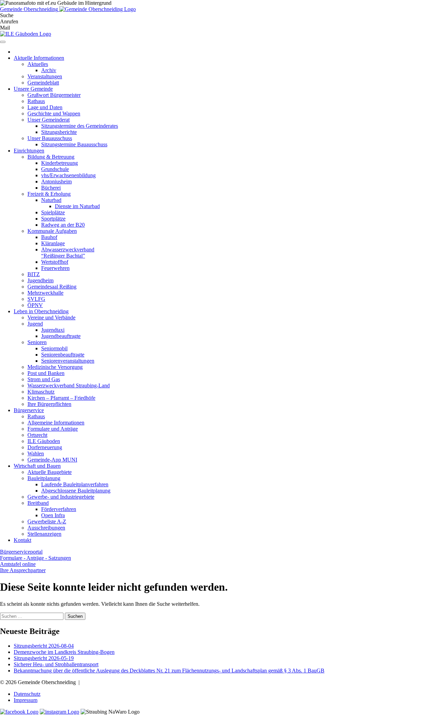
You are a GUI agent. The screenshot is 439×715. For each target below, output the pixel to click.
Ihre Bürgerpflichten (49, 404)
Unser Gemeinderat (48, 120)
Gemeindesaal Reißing (51, 287)
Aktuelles (37, 64)
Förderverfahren (58, 509)
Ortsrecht (37, 435)
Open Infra (53, 515)
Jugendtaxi (52, 330)
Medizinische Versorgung (55, 367)
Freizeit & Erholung (49, 194)
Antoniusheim (56, 181)
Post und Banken (45, 373)
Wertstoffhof (54, 262)
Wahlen (35, 453)
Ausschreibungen (46, 528)
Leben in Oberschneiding (41, 311)
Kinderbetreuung (59, 163)
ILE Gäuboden (43, 441)
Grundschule (55, 169)
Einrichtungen (29, 151)
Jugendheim (40, 280)
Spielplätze (53, 212)
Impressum (25, 700)
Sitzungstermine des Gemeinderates (79, 126)
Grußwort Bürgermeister (54, 95)
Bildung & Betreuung (50, 157)
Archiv (48, 70)
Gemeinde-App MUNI (52, 460)
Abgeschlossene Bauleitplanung (75, 490)
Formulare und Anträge (52, 429)
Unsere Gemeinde (33, 89)
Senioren (37, 342)
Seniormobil (54, 348)
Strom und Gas (43, 379)
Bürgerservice (29, 410)
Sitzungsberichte (59, 132)
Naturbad (51, 200)
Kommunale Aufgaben (52, 231)
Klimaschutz (41, 392)
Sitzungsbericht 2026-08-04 (44, 646)
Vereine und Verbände (51, 317)
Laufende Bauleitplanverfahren (74, 484)
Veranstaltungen (44, 76)
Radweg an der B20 (63, 225)
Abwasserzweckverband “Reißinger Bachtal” (67, 253)
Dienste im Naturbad (77, 206)
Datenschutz (27, 694)
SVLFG (36, 299)
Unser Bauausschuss (49, 138)
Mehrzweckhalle (45, 293)
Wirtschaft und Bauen (37, 466)
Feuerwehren (55, 268)
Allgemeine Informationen (55, 422)
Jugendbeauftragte (61, 336)
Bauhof (49, 237)
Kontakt (22, 540)
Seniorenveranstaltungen (67, 361)
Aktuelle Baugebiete (49, 472)
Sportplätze (53, 219)
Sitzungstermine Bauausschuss (74, 144)
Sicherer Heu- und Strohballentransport (56, 664)
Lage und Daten (44, 107)
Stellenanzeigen (44, 534)
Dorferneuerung (44, 447)
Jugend (35, 324)
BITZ (33, 274)
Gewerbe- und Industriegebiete (60, 497)
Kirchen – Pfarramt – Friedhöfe (61, 398)
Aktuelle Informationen (39, 58)
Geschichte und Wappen (53, 113)
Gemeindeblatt (43, 83)
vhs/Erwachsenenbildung (68, 175)
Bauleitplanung (43, 478)
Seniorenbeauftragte (62, 355)
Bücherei (51, 188)
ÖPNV (35, 305)
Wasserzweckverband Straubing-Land (68, 385)
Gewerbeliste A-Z (46, 521)
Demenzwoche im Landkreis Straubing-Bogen (64, 652)
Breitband (38, 503)
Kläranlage (53, 243)
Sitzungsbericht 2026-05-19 (44, 658)
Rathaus (36, 101)
